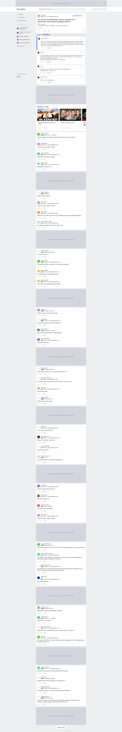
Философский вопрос (49, 252)
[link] (48, 119)
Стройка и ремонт (49, 310)
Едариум (46, 193)
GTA (44, 457)
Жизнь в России (48, 608)
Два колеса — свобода (50, 135)
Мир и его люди (48, 698)
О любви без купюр (49, 678)
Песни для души (48, 545)
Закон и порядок (47, 506)
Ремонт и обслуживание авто (51, 16)
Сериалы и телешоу (49, 330)
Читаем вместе (48, 399)
